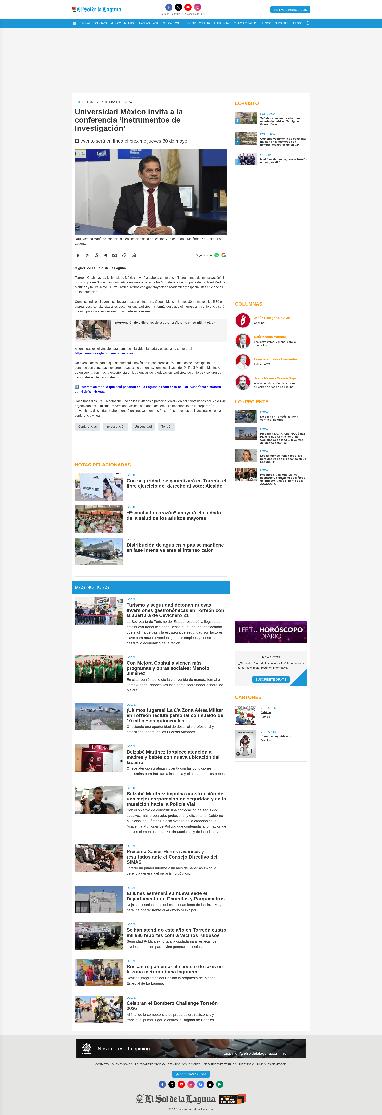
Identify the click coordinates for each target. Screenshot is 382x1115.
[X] (178, 7)
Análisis (159, 23)
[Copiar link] (124, 255)
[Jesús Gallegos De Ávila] (243, 320)
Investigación (115, 426)
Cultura (205, 23)
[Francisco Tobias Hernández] (243, 362)
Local (86, 23)
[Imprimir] (134, 255)
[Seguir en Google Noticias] (224, 255)
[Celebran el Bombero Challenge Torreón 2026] (99, 1011)
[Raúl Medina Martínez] (243, 341)
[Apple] (210, 1084)
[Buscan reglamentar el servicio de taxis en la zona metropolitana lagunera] (99, 975)
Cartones (175, 23)
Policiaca (100, 23)
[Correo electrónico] (114, 255)
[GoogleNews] (200, 1084)
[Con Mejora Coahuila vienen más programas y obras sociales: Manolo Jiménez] (99, 676)
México (116, 23)
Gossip (191, 23)
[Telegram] (105, 255)
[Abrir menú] (74, 23)
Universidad (143, 426)
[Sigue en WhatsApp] (216, 255)
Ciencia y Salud (245, 23)
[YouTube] (188, 7)
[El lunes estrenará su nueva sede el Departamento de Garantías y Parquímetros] (99, 902)
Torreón (166, 426)
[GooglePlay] (219, 1084)
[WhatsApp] (96, 255)
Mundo (129, 23)
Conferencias (87, 426)
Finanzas (143, 23)
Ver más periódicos (290, 9)
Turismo (265, 23)
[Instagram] (197, 7)
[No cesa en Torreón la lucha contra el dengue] (246, 416)
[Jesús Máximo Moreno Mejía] (243, 382)
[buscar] (308, 23)
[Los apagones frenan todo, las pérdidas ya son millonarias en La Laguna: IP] (246, 456)
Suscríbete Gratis (271, 679)
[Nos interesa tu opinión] (191, 1048)
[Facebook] (168, 7)
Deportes (281, 23)
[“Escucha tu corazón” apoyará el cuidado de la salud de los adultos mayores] (99, 519)
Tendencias (222, 23)
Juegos (297, 23)
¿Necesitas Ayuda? (190, 1074)
